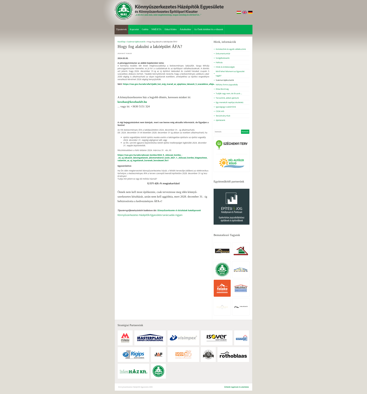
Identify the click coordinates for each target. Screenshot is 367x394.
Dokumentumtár (223, 53)
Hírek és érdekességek (225, 67)
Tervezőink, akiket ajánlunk (227, 98)
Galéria (145, 29)
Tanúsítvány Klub (223, 115)
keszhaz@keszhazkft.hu (132, 101)
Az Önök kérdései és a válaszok (208, 29)
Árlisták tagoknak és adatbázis (236, 387)
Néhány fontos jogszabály (227, 84)
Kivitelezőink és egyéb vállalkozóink (231, 49)
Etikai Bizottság (222, 89)
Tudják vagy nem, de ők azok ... (229, 93)
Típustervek (121, 29)
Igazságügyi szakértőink (226, 106)
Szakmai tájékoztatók (225, 80)
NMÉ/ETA (156, 29)
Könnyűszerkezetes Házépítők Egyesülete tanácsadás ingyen (150, 215)
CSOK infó (220, 111)
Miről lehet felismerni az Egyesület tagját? (230, 73)
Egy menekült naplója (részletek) (229, 102)
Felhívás (219, 62)
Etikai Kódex (171, 29)
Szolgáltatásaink (223, 58)
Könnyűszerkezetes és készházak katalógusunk (179, 210)
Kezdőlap (121, 41)
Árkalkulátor (185, 29)
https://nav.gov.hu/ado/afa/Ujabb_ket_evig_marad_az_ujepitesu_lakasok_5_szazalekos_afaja (168, 84)
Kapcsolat (134, 29)
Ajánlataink (220, 120)
